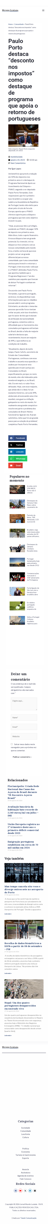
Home (10, 24)
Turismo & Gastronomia (25, 1155)
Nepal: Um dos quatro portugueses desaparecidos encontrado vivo (20, 1005)
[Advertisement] (25, 648)
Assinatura (25, 1172)
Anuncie (25, 1169)
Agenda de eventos (25, 1176)
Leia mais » (8, 914)
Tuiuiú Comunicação (28, 1218)
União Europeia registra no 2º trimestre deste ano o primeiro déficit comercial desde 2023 (24, 829)
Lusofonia (25, 1134)
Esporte (25, 1158)
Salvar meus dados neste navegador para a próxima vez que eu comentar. (23, 747)
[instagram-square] (35, 1191)
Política (25, 1148)
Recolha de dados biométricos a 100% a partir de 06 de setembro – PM (23, 946)
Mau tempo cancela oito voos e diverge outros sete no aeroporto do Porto (23, 889)
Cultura (25, 1137)
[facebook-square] (16, 1191)
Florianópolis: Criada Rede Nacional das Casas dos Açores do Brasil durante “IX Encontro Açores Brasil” (23, 792)
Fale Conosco (25, 1179)
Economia (25, 1152)
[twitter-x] (25, 1191)
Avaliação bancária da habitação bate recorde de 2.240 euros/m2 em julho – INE (23, 811)
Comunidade (19, 24)
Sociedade (25, 1128)
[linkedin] (30, 1191)
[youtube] (21, 1191)
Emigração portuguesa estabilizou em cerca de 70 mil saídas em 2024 (23, 844)
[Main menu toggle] (43, 10)
